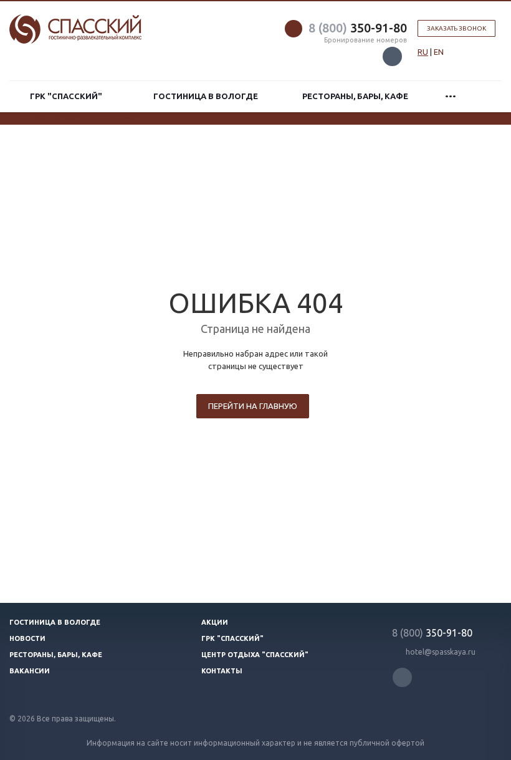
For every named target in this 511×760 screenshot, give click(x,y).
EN (439, 51)
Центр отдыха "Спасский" (254, 654)
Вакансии (29, 671)
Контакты (221, 671)
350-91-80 (357, 28)
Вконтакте (392, 56)
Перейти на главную (252, 406)
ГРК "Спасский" (68, 96)
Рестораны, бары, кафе (355, 96)
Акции (214, 622)
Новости (27, 638)
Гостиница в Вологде (205, 96)
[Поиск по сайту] (487, 96)
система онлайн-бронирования (78, 118)
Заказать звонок (456, 28)
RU (423, 51)
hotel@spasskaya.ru (440, 652)
